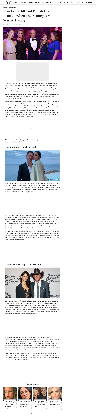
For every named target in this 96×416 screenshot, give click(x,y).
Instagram (28, 223)
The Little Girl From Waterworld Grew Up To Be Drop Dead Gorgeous (9, 405)
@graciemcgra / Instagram (53, 179)
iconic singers (9, 90)
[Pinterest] (71, 2)
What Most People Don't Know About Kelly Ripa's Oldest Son (40, 404)
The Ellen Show (29, 106)
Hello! (47, 233)
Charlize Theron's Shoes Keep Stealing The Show (54, 403)
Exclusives (23, 2)
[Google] (78, 2)
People (37, 92)
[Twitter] (64, 2)
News (16, 2)
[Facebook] (57, 2)
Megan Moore (8, 24)
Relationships (12, 7)
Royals (31, 2)
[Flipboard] (68, 2)
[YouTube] (60, 2)
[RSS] (82, 2)
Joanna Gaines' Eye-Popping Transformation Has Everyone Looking (25, 405)
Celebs (37, 2)
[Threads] (75, 2)
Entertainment (47, 2)
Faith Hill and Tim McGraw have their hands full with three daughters (36, 83)
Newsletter (90, 2)
